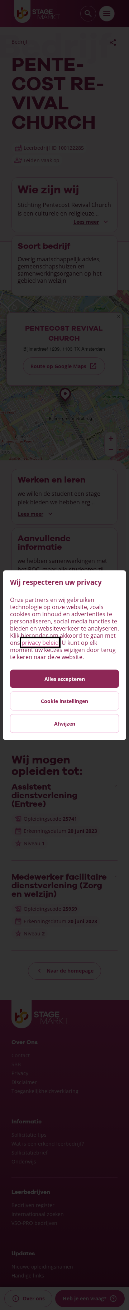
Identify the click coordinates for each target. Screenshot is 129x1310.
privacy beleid (40, 642)
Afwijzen (64, 723)
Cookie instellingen (64, 700)
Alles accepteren (64, 678)
